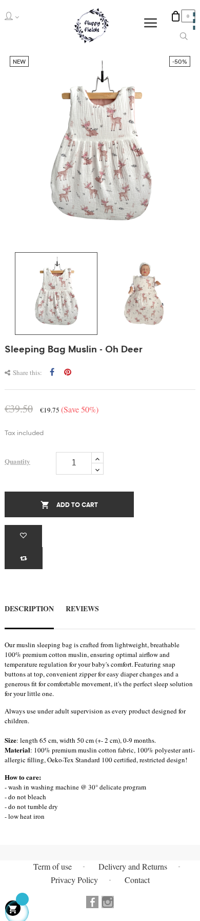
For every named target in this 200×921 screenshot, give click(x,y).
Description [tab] (29, 608)
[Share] (52, 372)
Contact (137, 879)
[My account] (16, 16)
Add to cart (69, 505)
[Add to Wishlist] (23, 536)
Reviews (82, 608)
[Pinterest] (67, 372)
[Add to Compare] (24, 558)
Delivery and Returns (132, 866)
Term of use (52, 866)
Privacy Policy (74, 879)
